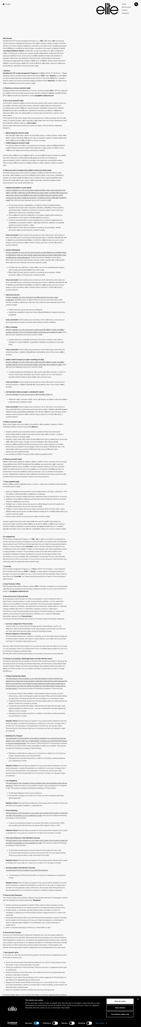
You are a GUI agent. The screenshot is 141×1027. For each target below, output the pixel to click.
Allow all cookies (120, 1001)
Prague (7, 4)
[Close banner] (138, 1000)
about (124, 4)
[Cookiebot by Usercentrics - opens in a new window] (12, 1023)
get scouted (126, 7)
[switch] (55, 1023)
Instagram (125, 13)
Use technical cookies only (120, 1014)
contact (124, 10)
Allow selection (120, 1008)
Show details (100, 1023)
